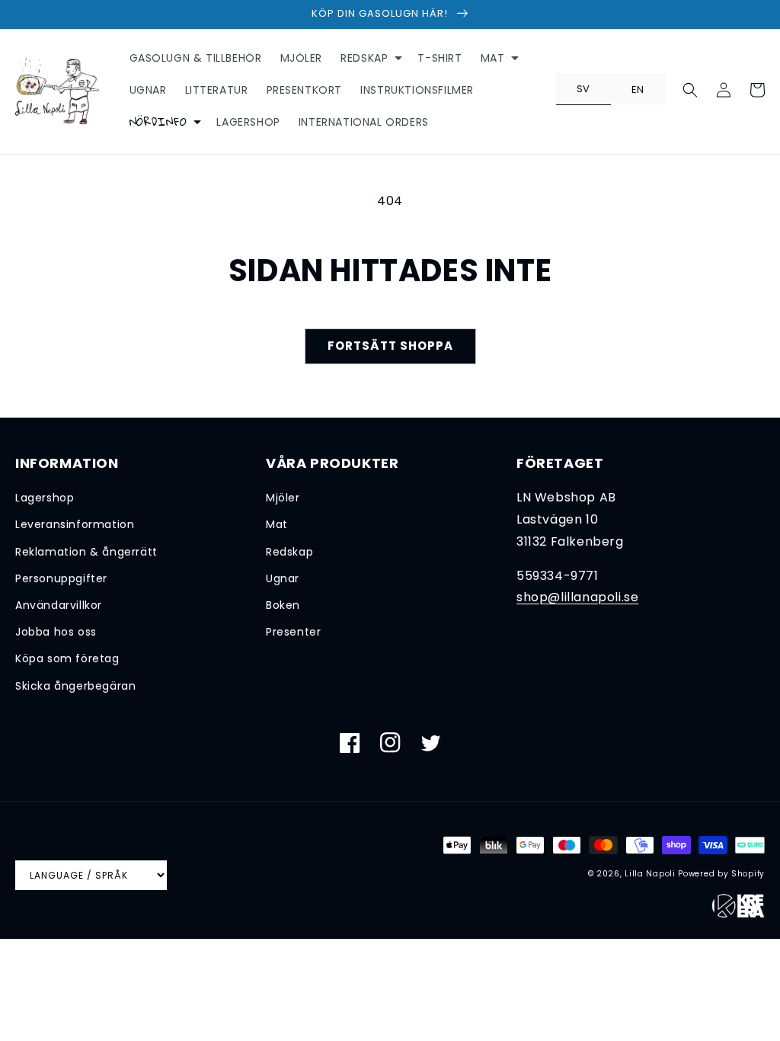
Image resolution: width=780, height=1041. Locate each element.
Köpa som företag (67, 658)
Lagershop (44, 497)
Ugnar (282, 578)
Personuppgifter (61, 578)
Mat (277, 524)
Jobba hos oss (56, 631)
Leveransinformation (74, 524)
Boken (283, 605)
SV (583, 89)
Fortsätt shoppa (390, 346)
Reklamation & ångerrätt (86, 551)
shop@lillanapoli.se (577, 597)
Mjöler (283, 497)
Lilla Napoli (650, 873)
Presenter (293, 631)
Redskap (289, 551)
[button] (369, 58)
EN (637, 89)
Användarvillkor (58, 605)
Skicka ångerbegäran (75, 685)
